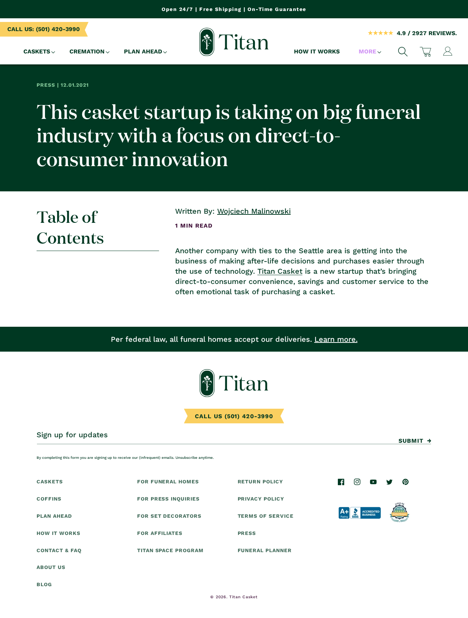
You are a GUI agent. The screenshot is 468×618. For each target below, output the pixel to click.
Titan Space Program (170, 550)
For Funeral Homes (168, 481)
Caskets (50, 481)
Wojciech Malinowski (254, 211)
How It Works (58, 533)
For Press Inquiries (168, 499)
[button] (37, 51)
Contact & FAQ (59, 550)
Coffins (49, 499)
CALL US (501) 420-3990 (234, 416)
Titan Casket (279, 271)
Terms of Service (266, 516)
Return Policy (260, 481)
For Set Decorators (169, 516)
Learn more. (336, 339)
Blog (44, 584)
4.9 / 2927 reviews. (427, 33)
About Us (51, 567)
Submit (411, 440)
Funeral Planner (265, 550)
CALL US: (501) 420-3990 (43, 29)
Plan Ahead (54, 516)
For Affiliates (159, 533)
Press (247, 533)
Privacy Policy (261, 499)
